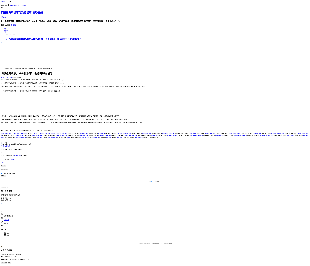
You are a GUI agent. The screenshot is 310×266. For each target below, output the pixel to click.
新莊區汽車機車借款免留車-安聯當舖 (22, 12)
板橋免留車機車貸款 (61, 135)
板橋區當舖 (101, 133)
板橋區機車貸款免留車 (104, 135)
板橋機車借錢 (192, 133)
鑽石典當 (119, 137)
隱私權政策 (164, 243)
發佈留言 (3, 175)
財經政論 (13, 25)
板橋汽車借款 (12, 133)
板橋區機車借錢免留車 (277, 133)
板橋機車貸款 (19, 135)
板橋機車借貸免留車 (173, 135)
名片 (5, 32)
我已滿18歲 (4, 262)
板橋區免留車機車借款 (168, 133)
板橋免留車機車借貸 (197, 135)
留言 (19, 155)
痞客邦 (16, 155)
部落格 (6, 30)
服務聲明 (170, 243)
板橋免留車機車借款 (61, 133)
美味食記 (13, 160)
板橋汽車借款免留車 (40, 133)
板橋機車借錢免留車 (210, 133)
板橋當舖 (19, 133)
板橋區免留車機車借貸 (266, 135)
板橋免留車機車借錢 (234, 133)
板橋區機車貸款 (83, 135)
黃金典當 (108, 137)
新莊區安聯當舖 (5, 146)
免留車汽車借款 (84, 137)
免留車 (68, 137)
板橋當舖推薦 (290, 135)
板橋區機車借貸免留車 (240, 135)
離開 (9, 262)
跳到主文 (3, 17)
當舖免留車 (95, 137)
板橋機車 (24, 133)
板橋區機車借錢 (257, 133)
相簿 (5, 28)
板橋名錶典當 (139, 137)
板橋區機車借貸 (219, 135)
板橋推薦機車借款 (21, 137)
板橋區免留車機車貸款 (131, 135)
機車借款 (39, 137)
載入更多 (3, 165)
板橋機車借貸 (155, 135)
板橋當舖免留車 (50, 133)
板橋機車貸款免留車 (37, 135)
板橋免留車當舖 (146, 133)
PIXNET (143, 243)
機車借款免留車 (52, 137)
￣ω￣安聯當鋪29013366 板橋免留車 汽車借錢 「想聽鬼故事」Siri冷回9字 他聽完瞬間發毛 (42, 39)
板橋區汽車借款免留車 (124, 133)
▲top (2, 162)
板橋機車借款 (4, 133)
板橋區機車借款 (83, 133)
